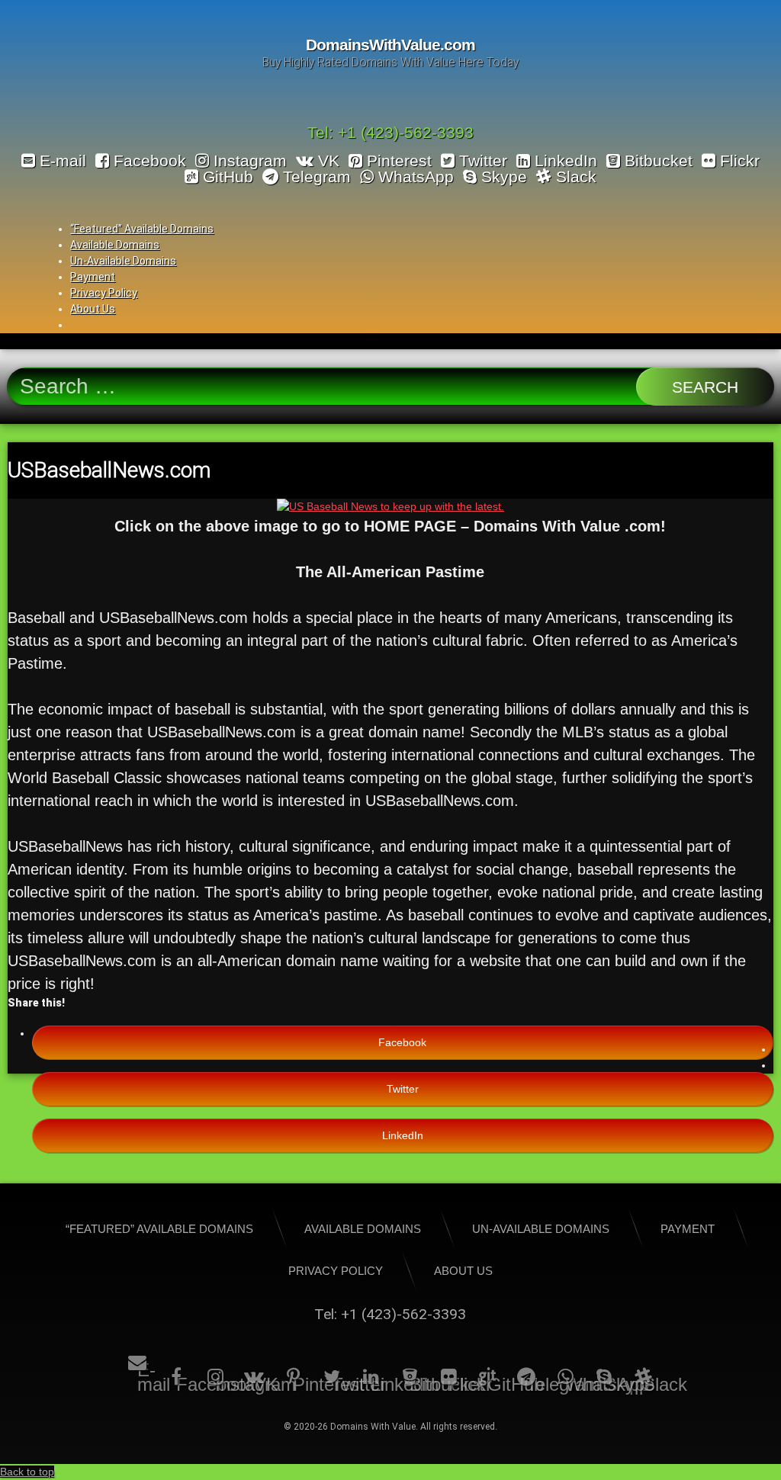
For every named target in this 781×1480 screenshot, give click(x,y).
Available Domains (114, 245)
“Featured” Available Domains (142, 229)
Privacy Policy (103, 293)
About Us (92, 309)
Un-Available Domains (123, 261)
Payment (92, 277)
